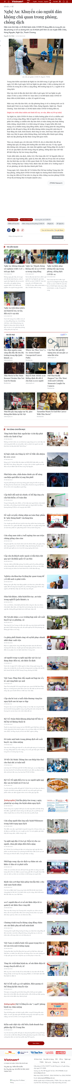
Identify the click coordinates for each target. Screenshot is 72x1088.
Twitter (13, 230)
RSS (56, 1059)
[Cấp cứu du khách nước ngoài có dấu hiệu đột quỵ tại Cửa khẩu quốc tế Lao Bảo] (57, 561)
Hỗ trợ (61, 1059)
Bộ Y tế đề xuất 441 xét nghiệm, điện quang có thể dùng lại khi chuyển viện (23, 985)
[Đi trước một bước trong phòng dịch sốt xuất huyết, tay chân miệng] (57, 745)
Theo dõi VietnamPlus (48, 230)
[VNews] (56, 1053)
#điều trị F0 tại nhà (13, 223)
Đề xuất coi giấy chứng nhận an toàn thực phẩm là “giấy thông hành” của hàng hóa (24, 516)
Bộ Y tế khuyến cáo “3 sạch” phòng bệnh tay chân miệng (24, 1005)
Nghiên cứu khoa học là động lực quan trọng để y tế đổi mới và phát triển (24, 577)
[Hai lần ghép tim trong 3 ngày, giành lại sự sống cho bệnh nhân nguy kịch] (57, 806)
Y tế (12, 7)
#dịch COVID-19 (12, 219)
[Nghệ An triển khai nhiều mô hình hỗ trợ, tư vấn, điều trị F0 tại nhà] (14, 299)
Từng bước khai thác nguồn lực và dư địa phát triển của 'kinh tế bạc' (23, 435)
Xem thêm (36, 1043)
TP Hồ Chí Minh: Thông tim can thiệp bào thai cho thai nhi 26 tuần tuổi (24, 761)
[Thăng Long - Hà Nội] (60, 1)
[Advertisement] (36, 199)
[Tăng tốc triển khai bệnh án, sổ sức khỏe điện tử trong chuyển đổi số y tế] (57, 969)
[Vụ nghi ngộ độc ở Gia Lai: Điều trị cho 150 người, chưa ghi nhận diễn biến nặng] (57, 847)
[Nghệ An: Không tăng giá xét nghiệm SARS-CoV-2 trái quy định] (14, 257)
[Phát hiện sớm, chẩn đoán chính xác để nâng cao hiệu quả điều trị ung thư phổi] (57, 480)
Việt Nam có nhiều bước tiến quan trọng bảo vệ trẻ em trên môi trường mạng (24, 944)
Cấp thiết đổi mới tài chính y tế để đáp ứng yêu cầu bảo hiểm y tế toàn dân (24, 496)
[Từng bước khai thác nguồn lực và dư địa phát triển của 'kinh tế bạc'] (57, 439)
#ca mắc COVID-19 (26, 219)
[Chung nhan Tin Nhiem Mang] (18, 1081)
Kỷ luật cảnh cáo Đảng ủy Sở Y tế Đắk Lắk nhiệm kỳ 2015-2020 (24, 455)
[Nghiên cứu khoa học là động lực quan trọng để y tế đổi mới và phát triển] (57, 582)
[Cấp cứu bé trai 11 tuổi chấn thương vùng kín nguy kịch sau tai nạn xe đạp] (57, 704)
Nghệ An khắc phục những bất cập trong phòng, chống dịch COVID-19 (55, 270)
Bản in (18, 230)
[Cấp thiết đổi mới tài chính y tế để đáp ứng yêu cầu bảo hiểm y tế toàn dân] (57, 500)
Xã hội (6, 7)
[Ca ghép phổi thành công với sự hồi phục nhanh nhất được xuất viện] (57, 643)
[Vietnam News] (24, 1053)
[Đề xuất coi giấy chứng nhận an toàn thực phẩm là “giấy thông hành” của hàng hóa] (57, 521)
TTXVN (41, 1062)
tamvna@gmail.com (39, 1073)
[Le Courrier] (37, 1053)
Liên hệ (63, 1062)
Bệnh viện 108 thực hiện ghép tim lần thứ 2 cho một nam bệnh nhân (24, 883)
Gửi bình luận (58, 237)
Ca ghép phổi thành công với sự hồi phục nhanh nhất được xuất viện (24, 638)
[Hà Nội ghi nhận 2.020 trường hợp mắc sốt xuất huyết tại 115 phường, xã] (57, 622)
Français (40, 1)
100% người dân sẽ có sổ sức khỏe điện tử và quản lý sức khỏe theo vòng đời (23, 903)
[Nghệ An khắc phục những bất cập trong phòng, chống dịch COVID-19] (57, 257)
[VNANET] (64, 1053)
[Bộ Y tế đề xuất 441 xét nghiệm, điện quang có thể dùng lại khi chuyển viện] (57, 989)
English (35, 1)
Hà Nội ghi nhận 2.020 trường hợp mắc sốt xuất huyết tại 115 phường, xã (24, 618)
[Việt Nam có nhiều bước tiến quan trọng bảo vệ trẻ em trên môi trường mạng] (57, 948)
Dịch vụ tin (48, 1062)
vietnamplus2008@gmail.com (46, 1078)
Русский (55, 1)
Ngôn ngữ (67, 1059)
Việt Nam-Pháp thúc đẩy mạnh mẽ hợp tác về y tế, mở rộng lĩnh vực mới (24, 679)
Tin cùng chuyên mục (16, 429)
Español (46, 1)
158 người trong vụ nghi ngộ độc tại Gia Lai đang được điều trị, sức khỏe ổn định (22, 659)
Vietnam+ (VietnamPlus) (17, 1)
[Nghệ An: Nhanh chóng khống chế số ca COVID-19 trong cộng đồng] (36, 257)
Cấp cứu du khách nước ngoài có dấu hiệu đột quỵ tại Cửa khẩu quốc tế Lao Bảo (23, 557)
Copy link (22, 230)
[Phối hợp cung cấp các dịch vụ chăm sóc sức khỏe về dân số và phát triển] (57, 867)
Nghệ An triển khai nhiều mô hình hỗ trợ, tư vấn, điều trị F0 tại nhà (14, 311)
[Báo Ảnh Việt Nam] (48, 1053)
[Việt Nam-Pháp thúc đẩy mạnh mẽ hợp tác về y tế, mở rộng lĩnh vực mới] (57, 684)
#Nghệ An (50, 223)
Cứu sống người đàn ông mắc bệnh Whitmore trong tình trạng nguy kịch (23, 822)
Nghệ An (61, 223)
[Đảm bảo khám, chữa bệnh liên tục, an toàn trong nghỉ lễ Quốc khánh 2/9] (57, 602)
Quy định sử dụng (48, 1059)
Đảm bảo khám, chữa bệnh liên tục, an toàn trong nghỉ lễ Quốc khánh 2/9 (22, 598)
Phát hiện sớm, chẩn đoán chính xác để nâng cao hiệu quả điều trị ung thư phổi (23, 475)
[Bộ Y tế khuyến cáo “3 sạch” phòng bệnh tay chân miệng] (57, 1010)
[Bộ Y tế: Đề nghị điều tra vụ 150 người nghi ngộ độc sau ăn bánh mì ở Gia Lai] (57, 785)
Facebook (9, 230)
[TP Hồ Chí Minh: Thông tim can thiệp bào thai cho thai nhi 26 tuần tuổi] (57, 765)
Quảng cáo (56, 1062)
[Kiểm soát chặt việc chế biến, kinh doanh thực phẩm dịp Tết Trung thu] (57, 1030)
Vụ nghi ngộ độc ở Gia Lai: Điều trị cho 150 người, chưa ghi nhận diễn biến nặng (22, 842)
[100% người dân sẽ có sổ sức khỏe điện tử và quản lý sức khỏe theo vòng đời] (57, 908)
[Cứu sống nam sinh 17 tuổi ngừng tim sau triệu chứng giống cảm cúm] (57, 541)
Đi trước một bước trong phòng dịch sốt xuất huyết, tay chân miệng (23, 740)
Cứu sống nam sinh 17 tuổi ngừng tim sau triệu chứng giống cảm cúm (24, 537)
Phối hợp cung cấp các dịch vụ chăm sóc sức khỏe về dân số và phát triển (23, 863)
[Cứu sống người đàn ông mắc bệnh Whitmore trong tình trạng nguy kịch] (57, 826)
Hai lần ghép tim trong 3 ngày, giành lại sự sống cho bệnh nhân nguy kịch (23, 801)
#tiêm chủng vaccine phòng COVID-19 (33, 223)
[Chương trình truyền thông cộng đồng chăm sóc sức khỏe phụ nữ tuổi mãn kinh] (57, 928)
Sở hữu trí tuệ (38, 1059)
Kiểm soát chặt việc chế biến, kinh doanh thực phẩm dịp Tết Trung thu (24, 1026)
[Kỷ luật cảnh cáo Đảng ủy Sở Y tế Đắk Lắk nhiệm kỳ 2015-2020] (57, 459)
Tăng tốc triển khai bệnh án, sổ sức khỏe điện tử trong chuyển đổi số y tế (24, 964)
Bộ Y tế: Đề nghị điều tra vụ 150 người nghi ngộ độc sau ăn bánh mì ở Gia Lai (24, 781)
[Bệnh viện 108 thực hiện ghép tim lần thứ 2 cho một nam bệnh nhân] (57, 887)
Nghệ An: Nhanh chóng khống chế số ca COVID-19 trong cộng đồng (35, 269)
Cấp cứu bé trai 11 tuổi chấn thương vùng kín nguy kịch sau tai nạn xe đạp (23, 700)
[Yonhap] (10, 1053)
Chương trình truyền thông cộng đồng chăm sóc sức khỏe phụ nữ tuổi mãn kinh (23, 924)
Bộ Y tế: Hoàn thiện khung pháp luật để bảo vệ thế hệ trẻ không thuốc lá (23, 720)
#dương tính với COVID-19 (42, 219)
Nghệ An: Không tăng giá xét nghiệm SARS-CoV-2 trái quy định (14, 269)
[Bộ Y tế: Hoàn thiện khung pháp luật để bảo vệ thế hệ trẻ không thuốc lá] (57, 724)
